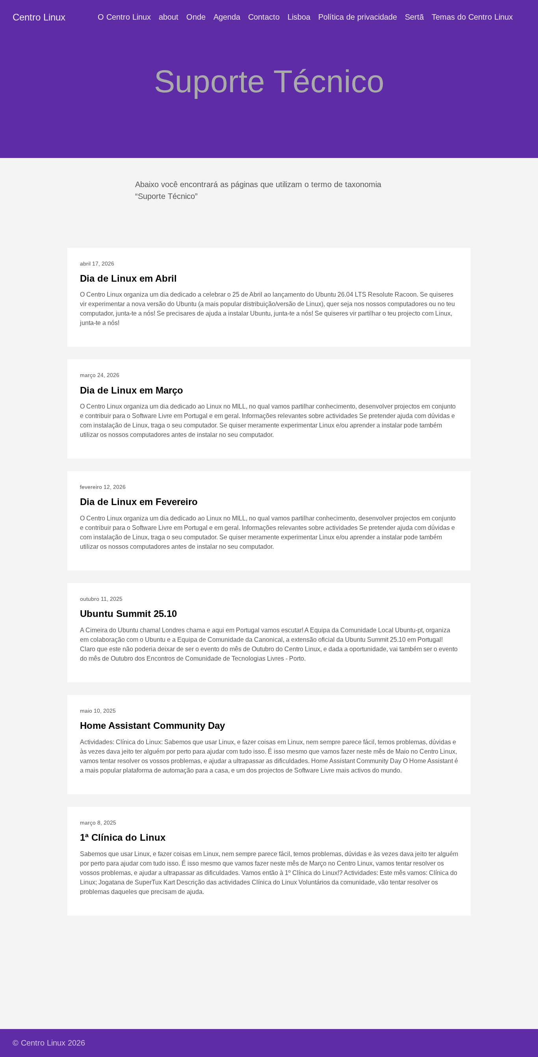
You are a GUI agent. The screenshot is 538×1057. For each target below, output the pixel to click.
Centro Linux (39, 17)
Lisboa (299, 17)
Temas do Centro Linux (472, 17)
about (168, 17)
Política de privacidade (357, 17)
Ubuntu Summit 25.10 (128, 613)
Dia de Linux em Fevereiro (139, 501)
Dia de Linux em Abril (128, 278)
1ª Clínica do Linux (122, 837)
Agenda (226, 17)
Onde (196, 17)
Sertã (414, 17)
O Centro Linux (124, 17)
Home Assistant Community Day (152, 725)
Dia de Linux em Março (131, 390)
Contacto (264, 17)
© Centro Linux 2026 (49, 1042)
